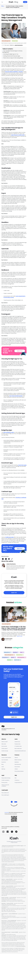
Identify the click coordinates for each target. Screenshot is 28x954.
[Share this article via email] (8, 558)
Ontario (16, 769)
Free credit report (5, 795)
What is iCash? (5, 741)
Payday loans (17, 744)
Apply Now (19, 351)
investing (15, 652)
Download (7, 812)
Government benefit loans (20, 750)
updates (12, 657)
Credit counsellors (5, 780)
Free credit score (5, 792)
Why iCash (4, 744)
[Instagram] (3, 832)
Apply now (14, 592)
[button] (11, 558)
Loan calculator (5, 759)
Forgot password (18, 782)
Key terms (4, 762)
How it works (4, 746)
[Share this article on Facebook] (2, 558)
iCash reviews (4, 748)
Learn (3, 766)
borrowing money (21, 657)
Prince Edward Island (19, 771)
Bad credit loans (18, 748)
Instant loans (17, 741)
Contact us (17, 780)
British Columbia (18, 759)
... (19, 636)
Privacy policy (4, 782)
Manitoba (17, 762)
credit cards (16, 659)
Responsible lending (6, 777)
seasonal (9, 659)
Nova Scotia (17, 766)
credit (21, 652)
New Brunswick (18, 764)
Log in (25, 2)
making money (7, 652)
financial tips (15, 40)
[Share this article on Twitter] (5, 558)
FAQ (15, 777)
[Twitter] (12, 832)
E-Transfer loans (18, 746)
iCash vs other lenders (6, 757)
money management (6, 40)
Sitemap (3, 769)
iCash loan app (5, 750)
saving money (5, 657)
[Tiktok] (16, 832)
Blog (2, 764)
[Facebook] (8, 832)
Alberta (16, 757)
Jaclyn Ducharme (18, 45)
